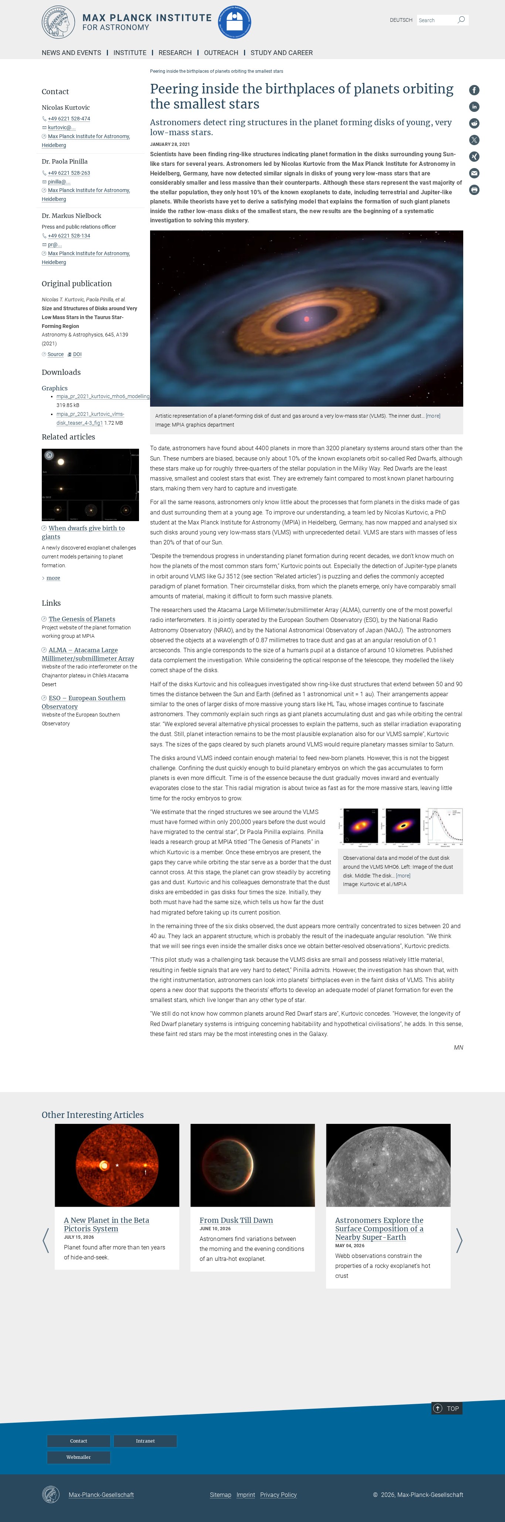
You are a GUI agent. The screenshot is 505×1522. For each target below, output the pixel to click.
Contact (78, 1441)
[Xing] (474, 156)
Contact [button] (55, 92)
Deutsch (401, 20)
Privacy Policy (278, 1494)
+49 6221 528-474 (69, 119)
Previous (45, 1241)
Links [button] (51, 603)
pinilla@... (59, 182)
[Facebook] (474, 90)
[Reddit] (474, 123)
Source (56, 354)
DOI (77, 354)
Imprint (246, 1494)
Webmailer (79, 1457)
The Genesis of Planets (82, 619)
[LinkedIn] (474, 106)
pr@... (55, 244)
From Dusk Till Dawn (236, 1220)
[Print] (474, 189)
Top (453, 1408)
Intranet (145, 1441)
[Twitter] (474, 140)
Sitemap (220, 1494)
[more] (433, 416)
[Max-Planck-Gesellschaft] (55, 1495)
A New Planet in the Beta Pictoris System (106, 1224)
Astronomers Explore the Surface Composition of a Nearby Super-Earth (379, 1229)
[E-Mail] (474, 173)
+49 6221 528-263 (69, 173)
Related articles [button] (68, 437)
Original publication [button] (77, 284)
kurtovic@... (62, 127)
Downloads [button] (61, 372)
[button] (456, 401)
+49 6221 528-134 (69, 236)
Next (459, 1241)
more (53, 578)
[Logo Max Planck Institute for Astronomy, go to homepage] (180, 22)
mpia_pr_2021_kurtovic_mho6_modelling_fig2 (109, 396)
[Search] (461, 20)
